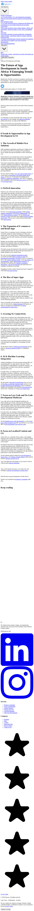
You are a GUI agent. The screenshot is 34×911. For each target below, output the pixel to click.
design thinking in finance (11, 215)
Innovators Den (8, 724)
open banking (7, 219)
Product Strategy (8, 708)
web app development (14, 264)
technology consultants (21, 479)
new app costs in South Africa (23, 173)
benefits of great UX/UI (12, 458)
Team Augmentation (9, 706)
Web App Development (10, 713)
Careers (6, 722)
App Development (9, 711)
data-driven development (16, 382)
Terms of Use (8, 727)
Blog (5, 721)
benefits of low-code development (14, 421)
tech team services (22, 180)
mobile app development (20, 346)
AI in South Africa (7, 181)
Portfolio (12, 43)
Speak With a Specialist (7, 57)
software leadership (24, 119)
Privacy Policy (8, 725)
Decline (3, 909)
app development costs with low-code (15, 424)
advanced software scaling (12, 348)
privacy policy (9, 906)
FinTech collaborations (21, 213)
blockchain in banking (15, 211)
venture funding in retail (13, 260)
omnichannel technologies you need (10, 258)
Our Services (4, 7)
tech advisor (4, 119)
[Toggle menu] (1, 59)
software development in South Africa (17, 470)
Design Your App (9, 709)
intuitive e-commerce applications (10, 178)
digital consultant (18, 304)
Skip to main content (6, 1)
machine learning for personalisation (11, 385)
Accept (8, 909)
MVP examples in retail (18, 256)
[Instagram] (17, 698)
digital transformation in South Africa (13, 306)
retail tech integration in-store (19, 255)
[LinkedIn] (17, 665)
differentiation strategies (20, 261)
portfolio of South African (18, 457)
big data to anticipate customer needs (13, 384)
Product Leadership (9, 705)
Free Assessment (5, 43)
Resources (4, 45)
